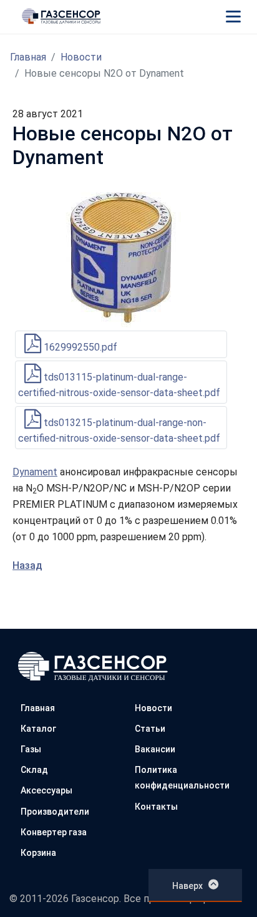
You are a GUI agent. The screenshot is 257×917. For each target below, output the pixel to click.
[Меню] (233, 16)
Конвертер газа (54, 832)
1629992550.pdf (79, 347)
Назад (27, 565)
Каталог (38, 729)
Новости (81, 57)
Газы (31, 749)
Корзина (38, 853)
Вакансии (155, 749)
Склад (34, 770)
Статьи (150, 729)
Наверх (187, 886)
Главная (28, 57)
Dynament (34, 472)
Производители (55, 812)
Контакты (156, 807)
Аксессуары (46, 790)
